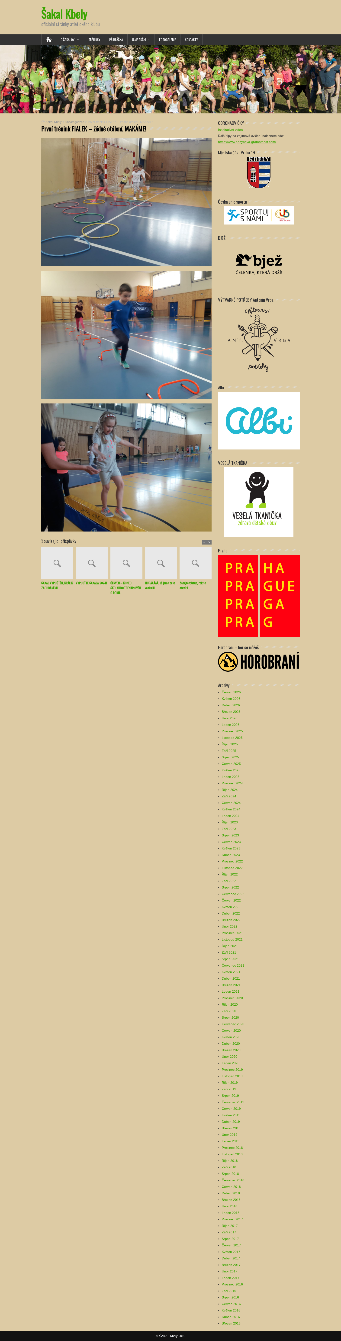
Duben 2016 (231, 1317)
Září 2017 (229, 1232)
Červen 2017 (231, 1245)
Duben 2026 (231, 705)
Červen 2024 (231, 803)
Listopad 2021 (232, 939)
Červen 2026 (231, 692)
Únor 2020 (229, 1056)
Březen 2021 (231, 985)
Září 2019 (229, 1089)
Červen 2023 (231, 842)
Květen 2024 (231, 809)
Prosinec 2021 (232, 933)
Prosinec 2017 (232, 1219)
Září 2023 (229, 829)
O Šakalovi (68, 39)
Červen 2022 (231, 900)
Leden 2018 (230, 1213)
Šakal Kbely (64, 13)
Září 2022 (229, 881)
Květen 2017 (231, 1252)
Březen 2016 (231, 1323)
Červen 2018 (231, 1187)
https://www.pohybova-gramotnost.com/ (247, 142)
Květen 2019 (231, 1115)
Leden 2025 (230, 777)
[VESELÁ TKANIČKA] (259, 502)
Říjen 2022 (230, 874)
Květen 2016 (231, 1310)
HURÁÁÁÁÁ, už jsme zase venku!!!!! (160, 585)
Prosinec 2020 (232, 998)
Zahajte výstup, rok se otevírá (193, 585)
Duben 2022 (231, 913)
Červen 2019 (231, 1108)
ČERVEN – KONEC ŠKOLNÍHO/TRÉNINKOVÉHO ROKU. (125, 587)
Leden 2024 (230, 816)
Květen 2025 (231, 770)
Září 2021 (229, 952)
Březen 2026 (231, 711)
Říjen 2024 (230, 790)
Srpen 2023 (230, 835)
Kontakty (191, 39)
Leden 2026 (230, 725)
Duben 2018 (231, 1193)
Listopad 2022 (232, 868)
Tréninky (94, 39)
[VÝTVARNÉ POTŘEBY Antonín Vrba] (259, 339)
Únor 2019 (229, 1134)
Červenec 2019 (233, 1102)
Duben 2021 (231, 978)
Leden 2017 (230, 1278)
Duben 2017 (231, 1258)
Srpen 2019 (230, 1095)
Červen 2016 (231, 1304)
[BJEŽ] (259, 264)
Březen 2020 (231, 1050)
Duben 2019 (231, 1121)
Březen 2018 (231, 1200)
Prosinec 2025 (232, 731)
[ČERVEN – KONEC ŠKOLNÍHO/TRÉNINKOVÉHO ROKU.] (127, 563)
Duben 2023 (231, 855)
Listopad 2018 (232, 1154)
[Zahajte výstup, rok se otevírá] (197, 563)
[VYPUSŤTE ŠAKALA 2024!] (93, 563)
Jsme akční (139, 39)
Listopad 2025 (232, 738)
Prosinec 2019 (232, 1069)
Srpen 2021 (230, 959)
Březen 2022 (231, 920)
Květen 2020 (231, 1037)
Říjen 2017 (230, 1226)
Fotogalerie (167, 39)
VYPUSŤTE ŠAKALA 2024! (91, 582)
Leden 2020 (230, 1063)
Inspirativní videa (230, 130)
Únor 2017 (229, 1271)
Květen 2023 (231, 848)
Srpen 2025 (230, 757)
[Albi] (259, 420)
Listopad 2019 (232, 1076)
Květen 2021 (231, 972)
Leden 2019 (230, 1141)
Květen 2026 (231, 698)
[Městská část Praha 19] (259, 172)
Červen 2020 (231, 1030)
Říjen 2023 (230, 822)
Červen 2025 (231, 764)
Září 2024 (229, 796)
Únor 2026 (229, 718)
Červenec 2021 (233, 965)
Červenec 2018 (233, 1180)
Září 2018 (229, 1167)
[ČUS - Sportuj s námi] (259, 215)
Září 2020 (229, 1011)
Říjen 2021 (230, 946)
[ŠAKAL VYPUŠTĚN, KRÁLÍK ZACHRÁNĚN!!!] (58, 563)
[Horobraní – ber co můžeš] (259, 661)
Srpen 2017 (230, 1239)
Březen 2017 (231, 1265)
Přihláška (116, 39)
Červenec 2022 (233, 894)
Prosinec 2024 (232, 783)
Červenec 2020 (233, 1024)
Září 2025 (229, 751)
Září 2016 (229, 1291)
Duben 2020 (231, 1043)
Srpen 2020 (230, 1017)
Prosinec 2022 (232, 861)
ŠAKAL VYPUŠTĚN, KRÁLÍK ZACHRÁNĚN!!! (57, 585)
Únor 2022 (229, 926)
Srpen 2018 (230, 1174)
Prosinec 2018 (232, 1147)
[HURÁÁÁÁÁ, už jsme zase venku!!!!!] (162, 563)
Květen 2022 (231, 907)
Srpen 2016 (230, 1297)
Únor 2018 (229, 1206)
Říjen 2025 (230, 744)
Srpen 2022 (230, 887)
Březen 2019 (231, 1128)
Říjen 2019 (230, 1082)
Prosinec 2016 (232, 1284)
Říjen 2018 (230, 1161)
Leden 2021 (230, 991)
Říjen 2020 (230, 1004)
